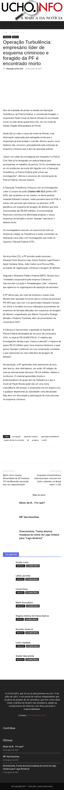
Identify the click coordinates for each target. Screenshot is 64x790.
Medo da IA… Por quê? (32, 502)
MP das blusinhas (29, 517)
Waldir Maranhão (25, 656)
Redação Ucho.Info (15, 69)
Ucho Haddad (23, 642)
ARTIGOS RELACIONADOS (17, 495)
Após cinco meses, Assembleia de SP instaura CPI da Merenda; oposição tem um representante (16, 480)
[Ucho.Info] (32, 10)
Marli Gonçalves (24, 602)
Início (5, 32)
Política (15, 37)
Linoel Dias (22, 589)
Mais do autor (39, 495)
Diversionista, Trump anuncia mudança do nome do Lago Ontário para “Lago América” (39, 535)
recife (44, 440)
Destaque (15, 32)
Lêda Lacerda (23, 575)
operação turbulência (50, 436)
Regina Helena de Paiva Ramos (32, 615)
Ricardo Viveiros (24, 629)
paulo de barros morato (14, 440)
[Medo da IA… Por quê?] (10, 506)
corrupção (16, 436)
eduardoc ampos (31, 436)
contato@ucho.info (36, 715)
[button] (60, 25)
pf (28, 440)
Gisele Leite (22, 562)
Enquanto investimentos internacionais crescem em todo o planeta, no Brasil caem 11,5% (47, 480)
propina (35, 440)
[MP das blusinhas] (10, 520)
